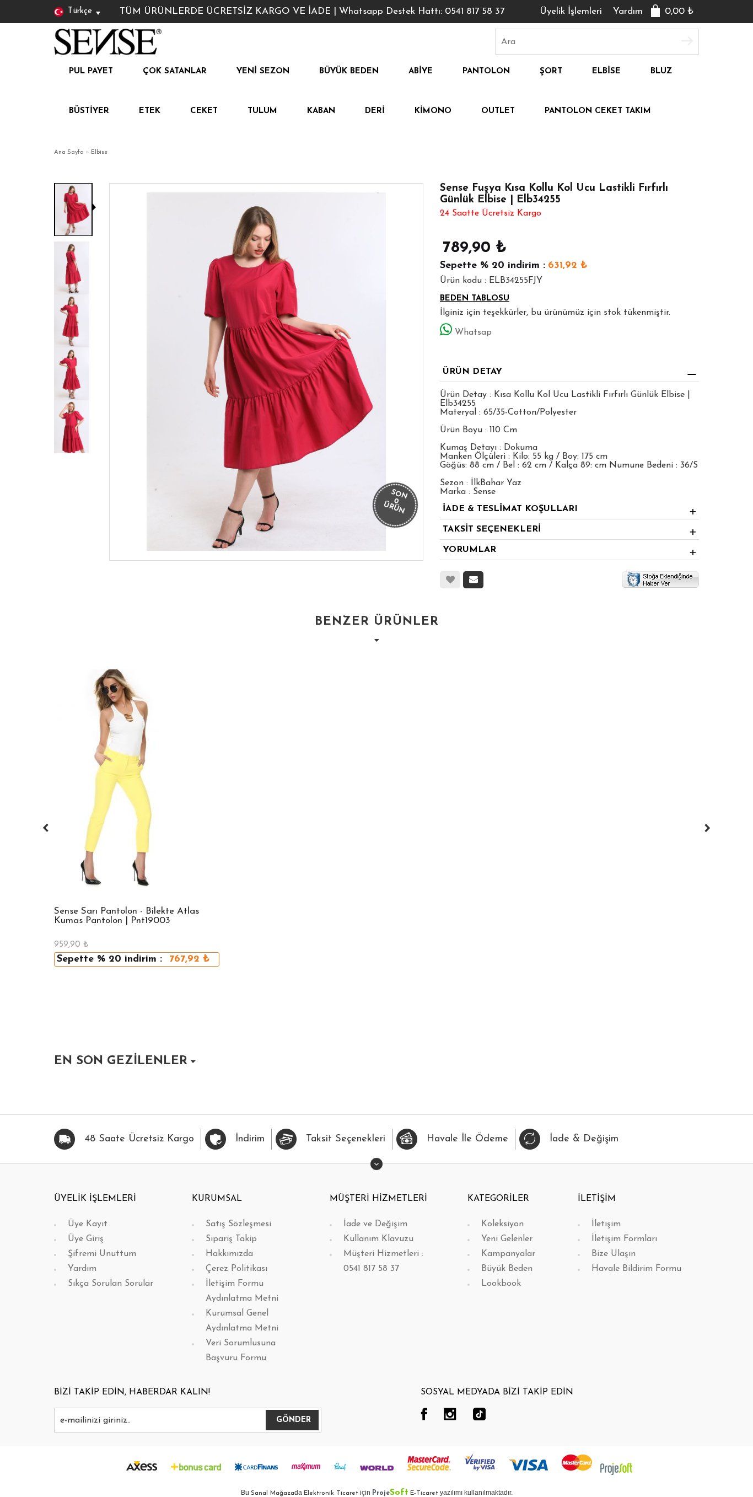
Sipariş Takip (231, 1239)
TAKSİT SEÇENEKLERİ (492, 529)
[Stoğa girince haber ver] (660, 579)
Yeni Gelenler (507, 1239)
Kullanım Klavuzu (378, 1239)
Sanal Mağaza (272, 1493)
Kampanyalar (508, 1253)
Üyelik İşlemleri (571, 11)
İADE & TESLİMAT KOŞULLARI (510, 509)
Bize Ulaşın (613, 1253)
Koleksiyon (502, 1224)
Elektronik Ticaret (331, 1493)
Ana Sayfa (69, 152)
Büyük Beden (507, 1268)
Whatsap (473, 332)
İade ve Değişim (375, 1224)
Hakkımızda (229, 1253)
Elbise (99, 152)
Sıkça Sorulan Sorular (110, 1283)
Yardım (628, 11)
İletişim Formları (624, 1239)
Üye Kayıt (87, 1224)
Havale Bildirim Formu (636, 1268)
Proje (390, 1493)
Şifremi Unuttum (102, 1253)
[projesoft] (616, 1468)
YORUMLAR (469, 549)
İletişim (606, 1224)
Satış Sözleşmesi (238, 1224)
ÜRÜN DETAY (472, 371)
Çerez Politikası (236, 1268)
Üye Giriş (86, 1239)
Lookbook (501, 1283)
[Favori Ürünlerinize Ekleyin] (450, 579)
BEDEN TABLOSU (474, 298)
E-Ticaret (424, 1493)
